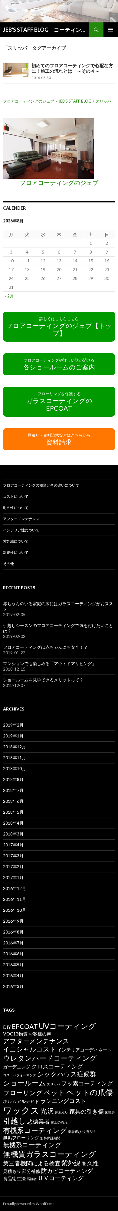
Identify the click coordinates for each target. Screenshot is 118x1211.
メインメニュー (110, 29)
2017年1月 (13, 877)
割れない (61, 1112)
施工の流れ (59, 1122)
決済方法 (89, 1132)
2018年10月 (14, 768)
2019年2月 (13, 724)
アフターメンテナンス (21, 519)
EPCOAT (25, 1026)
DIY (7, 1027)
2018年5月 (13, 812)
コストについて (15, 496)
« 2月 (9, 295)
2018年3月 (13, 833)
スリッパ (53, 1084)
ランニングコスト (63, 1101)
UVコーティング (67, 1025)
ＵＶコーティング (61, 1178)
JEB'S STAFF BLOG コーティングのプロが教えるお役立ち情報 (46, 29)
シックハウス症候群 (66, 1074)
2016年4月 (13, 975)
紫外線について (15, 541)
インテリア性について (21, 530)
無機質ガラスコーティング (49, 1153)
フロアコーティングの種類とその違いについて (41, 485)
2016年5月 (13, 964)
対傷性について (15, 552)
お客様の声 (39, 1033)
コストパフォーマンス (19, 1075)
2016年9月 (13, 921)
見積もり (12, 1171)
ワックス (21, 1110)
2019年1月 (13, 735)
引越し (14, 1120)
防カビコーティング (67, 1170)
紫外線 (70, 1163)
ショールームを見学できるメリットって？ (43, 679)
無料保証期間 (50, 1138)
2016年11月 (14, 899)
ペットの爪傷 (89, 1092)
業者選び (74, 1132)
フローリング (23, 1093)
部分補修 (31, 1171)
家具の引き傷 (86, 1111)
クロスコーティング (57, 1066)
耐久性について (15, 507)
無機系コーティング (32, 1145)
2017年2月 (13, 866)
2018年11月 (14, 757)
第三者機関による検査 (32, 1163)
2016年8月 (13, 931)
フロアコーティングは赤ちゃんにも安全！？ (45, 647)
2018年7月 (13, 790)
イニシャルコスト (29, 1049)
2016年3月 (13, 986)
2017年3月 (13, 855)
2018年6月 (13, 801)
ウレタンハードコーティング (50, 1058)
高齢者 (32, 1179)
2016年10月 (14, 910)
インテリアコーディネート (84, 1049)
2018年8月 (13, 779)
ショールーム (24, 1082)
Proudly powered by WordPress (28, 1203)
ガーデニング (16, 1066)
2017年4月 (13, 844)
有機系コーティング (35, 1130)
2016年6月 (13, 953)
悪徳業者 (38, 1121)
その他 (8, 563)
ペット (54, 1092)
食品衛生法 (14, 1178)
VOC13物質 (15, 1033)
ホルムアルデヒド (21, 1101)
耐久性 (90, 1163)
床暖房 (110, 1112)
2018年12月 (14, 746)
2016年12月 (14, 888)
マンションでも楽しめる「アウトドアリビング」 (49, 663)
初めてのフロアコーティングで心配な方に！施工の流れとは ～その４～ (72, 68)
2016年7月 (13, 942)
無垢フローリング (21, 1137)
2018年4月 (13, 822)
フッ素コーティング (87, 1083)
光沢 (47, 1111)
